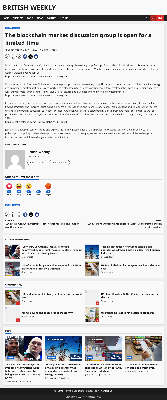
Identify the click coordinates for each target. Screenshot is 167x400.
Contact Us (106, 390)
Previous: (42, 223)
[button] (147, 18)
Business (18, 18)
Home (6, 18)
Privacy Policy (92, 390)
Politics (51, 18)
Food (30, 18)
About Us (58, 390)
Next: (124, 223)
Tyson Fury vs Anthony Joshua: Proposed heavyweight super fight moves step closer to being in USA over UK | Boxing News (12, 252)
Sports (64, 18)
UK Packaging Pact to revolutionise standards (92, 314)
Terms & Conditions (74, 390)
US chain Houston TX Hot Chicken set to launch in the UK (92, 297)
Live (160, 18)
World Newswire (12, 28)
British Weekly (29, 7)
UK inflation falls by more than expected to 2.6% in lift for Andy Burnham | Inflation (12, 269)
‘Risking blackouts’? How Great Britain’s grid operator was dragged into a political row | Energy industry (92, 252)
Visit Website (37, 162)
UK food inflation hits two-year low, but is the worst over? (92, 269)
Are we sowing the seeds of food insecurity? (12, 314)
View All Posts (59, 162)
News (40, 18)
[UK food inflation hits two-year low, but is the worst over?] (143, 348)
